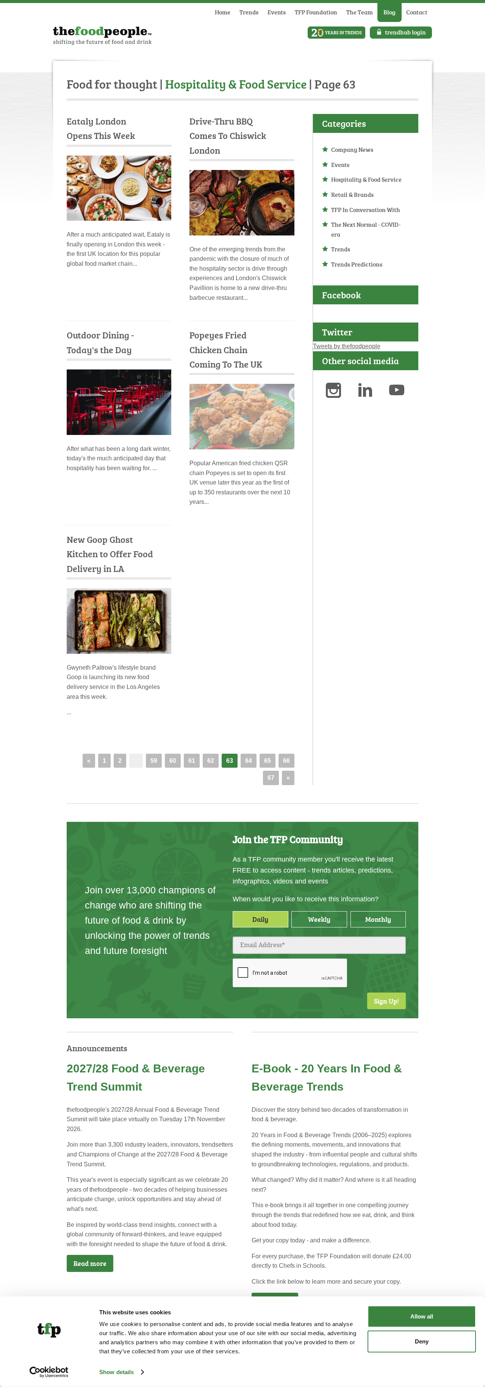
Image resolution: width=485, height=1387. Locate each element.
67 (271, 778)
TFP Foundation (316, 12)
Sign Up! (386, 1000)
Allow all (421, 1316)
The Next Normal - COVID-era (366, 229)
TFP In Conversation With (365, 210)
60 (172, 760)
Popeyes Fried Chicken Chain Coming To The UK (225, 349)
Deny (422, 1341)
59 (153, 760)
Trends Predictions (356, 264)
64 (248, 760)
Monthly (378, 919)
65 (267, 760)
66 (286, 760)
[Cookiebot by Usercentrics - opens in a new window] (49, 1372)
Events (277, 12)
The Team (359, 12)
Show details (116, 1372)
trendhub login (405, 32)
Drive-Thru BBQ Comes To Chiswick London (227, 135)
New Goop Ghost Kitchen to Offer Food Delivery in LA (110, 554)
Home (222, 12)
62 (210, 760)
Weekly (319, 919)
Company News (352, 149)
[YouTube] (401, 391)
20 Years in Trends (336, 32)
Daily (260, 919)
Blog (389, 12)
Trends (248, 12)
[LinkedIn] (370, 391)
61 (191, 760)
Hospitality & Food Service (366, 179)
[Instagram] (338, 391)
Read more (90, 1263)
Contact (416, 12)
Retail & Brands (352, 194)
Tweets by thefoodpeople (346, 346)
